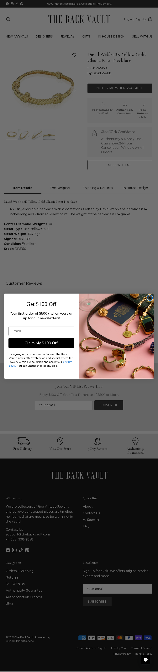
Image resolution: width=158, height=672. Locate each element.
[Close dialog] (150, 298)
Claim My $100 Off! (41, 343)
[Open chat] (145, 659)
